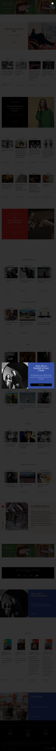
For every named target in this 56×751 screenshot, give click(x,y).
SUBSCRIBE (41, 384)
